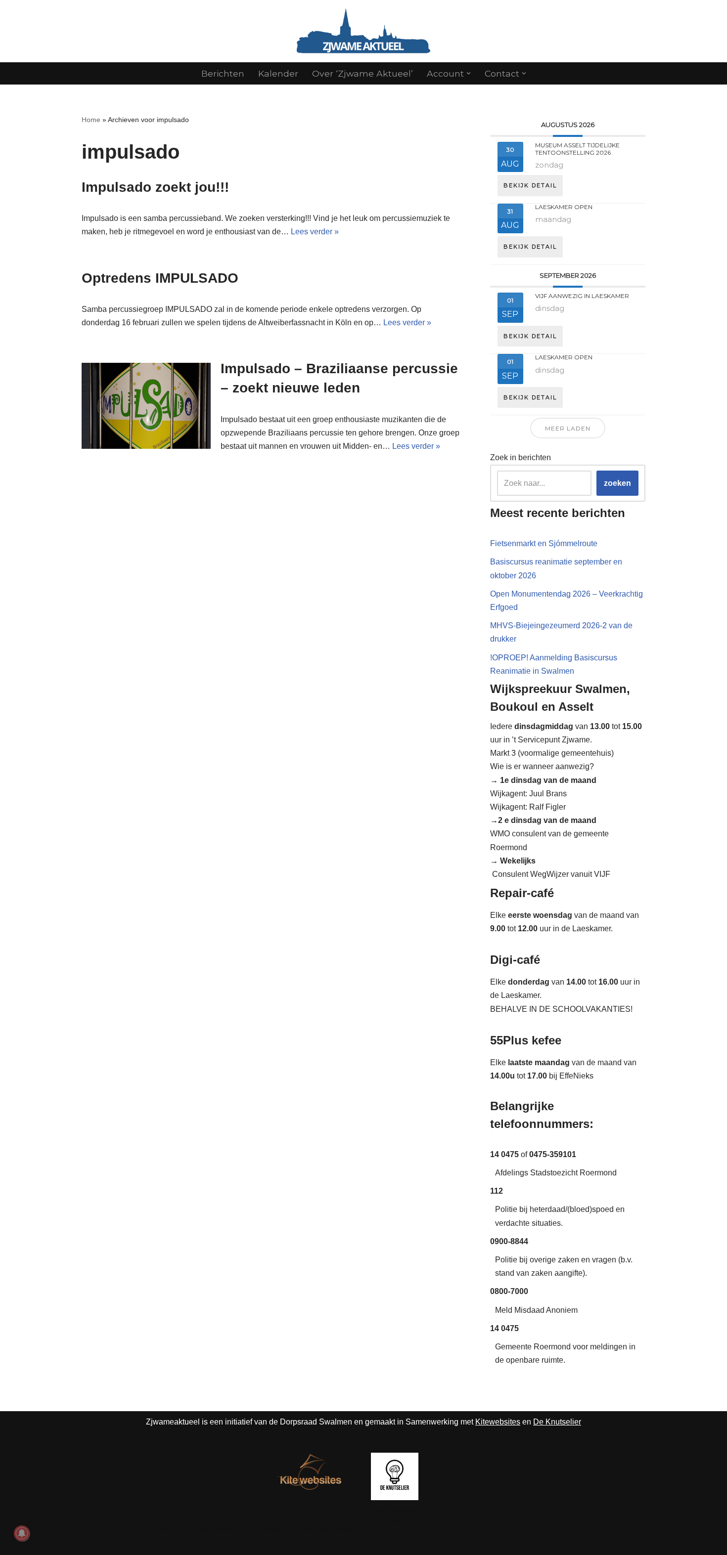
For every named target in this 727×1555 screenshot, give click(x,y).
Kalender (278, 73)
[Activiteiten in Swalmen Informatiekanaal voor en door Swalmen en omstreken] (363, 31)
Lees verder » (315, 231)
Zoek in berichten (520, 457)
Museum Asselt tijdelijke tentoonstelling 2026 (577, 148)
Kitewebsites (497, 1422)
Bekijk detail (530, 185)
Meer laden (568, 428)
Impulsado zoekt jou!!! (155, 187)
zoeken (617, 483)
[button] (468, 73)
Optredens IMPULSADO (160, 278)
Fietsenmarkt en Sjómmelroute (543, 543)
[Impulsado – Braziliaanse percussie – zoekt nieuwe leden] (146, 406)
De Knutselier (557, 1422)
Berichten (222, 73)
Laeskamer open (563, 207)
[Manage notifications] (22, 1533)
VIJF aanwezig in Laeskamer (582, 296)
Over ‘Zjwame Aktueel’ (362, 73)
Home (91, 120)
